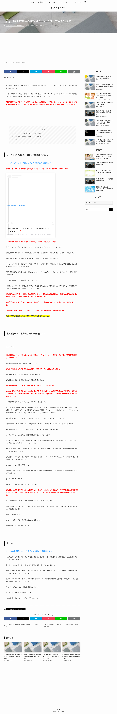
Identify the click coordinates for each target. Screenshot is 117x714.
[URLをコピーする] (74, 71)
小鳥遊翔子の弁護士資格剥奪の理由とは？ (28, 136)
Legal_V (9, 234)
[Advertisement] (58, 47)
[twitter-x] (57, 709)
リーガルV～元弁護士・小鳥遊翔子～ (15, 25)
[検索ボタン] (85, 2)
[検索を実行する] (111, 209)
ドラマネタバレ (59, 7)
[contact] (59, 709)
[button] (10, 71)
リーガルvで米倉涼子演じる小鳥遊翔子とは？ (30, 133)
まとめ (17, 139)
